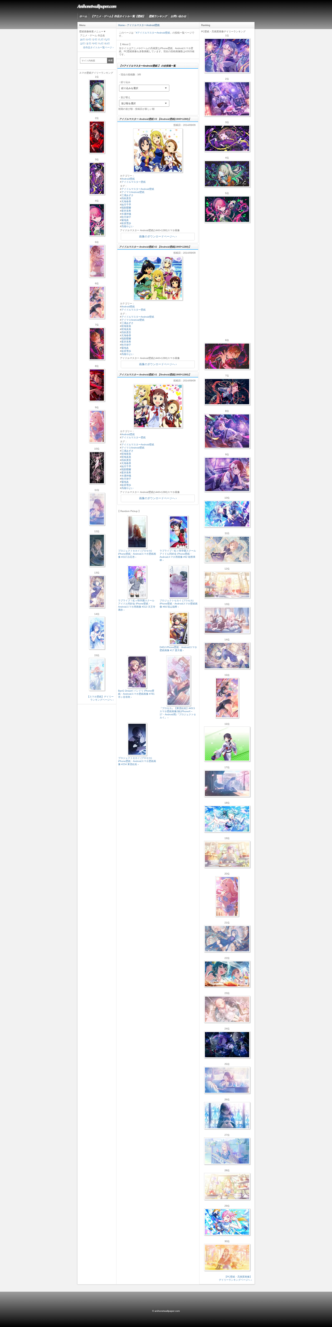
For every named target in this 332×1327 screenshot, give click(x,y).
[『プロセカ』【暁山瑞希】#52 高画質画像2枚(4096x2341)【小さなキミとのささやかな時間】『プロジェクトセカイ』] (227, 1009)
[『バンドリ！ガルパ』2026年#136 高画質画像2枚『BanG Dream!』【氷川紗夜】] (227, 98)
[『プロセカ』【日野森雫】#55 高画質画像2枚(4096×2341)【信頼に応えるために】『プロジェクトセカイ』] (227, 938)
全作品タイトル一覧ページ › (98, 47)
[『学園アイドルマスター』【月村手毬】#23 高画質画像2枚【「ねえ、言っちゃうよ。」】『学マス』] (227, 698)
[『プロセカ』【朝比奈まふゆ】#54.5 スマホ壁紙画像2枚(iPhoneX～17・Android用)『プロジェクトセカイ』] (96, 509)
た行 (101, 39)
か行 (88, 39)
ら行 (101, 43)
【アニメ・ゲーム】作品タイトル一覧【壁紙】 (118, 16)
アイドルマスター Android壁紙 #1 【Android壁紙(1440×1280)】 (155, 374)
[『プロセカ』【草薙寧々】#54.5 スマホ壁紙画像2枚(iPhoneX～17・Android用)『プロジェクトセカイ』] (96, 95)
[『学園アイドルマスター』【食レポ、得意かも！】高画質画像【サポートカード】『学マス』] (227, 974)
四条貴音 (126, 198)
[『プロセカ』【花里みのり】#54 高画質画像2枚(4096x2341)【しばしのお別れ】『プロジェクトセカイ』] (227, 549)
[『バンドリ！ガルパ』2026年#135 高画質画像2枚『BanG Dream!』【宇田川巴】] (227, 474)
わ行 (107, 43)
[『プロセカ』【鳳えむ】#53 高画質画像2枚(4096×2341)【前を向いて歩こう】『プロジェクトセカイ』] (227, 1221)
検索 (110, 60)
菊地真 (125, 220)
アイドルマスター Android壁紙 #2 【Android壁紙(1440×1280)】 (155, 246)
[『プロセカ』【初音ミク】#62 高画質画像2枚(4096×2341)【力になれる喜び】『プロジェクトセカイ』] (227, 818)
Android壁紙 (128, 178)
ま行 (88, 43)
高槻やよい (127, 226)
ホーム (83, 16)
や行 (95, 43)
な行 (107, 39)
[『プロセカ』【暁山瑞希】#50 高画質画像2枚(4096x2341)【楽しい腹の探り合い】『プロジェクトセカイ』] (227, 620)
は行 (82, 43)
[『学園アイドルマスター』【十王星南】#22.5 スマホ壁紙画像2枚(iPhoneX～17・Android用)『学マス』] (96, 426)
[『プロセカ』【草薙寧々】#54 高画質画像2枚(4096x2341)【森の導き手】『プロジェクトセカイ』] (227, 173)
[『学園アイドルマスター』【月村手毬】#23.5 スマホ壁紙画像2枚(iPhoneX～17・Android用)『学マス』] (96, 302)
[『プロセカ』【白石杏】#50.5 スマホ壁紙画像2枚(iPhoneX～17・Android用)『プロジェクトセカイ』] (96, 137)
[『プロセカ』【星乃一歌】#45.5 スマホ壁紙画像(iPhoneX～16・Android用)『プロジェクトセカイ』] (96, 633)
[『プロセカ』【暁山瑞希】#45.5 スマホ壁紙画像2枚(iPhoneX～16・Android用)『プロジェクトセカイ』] (96, 674)
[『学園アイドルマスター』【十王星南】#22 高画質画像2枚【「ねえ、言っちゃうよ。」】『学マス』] (227, 896)
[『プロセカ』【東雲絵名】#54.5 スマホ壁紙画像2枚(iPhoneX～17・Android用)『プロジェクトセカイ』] (96, 178)
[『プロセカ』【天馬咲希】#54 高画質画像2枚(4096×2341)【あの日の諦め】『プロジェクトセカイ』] (227, 1186)
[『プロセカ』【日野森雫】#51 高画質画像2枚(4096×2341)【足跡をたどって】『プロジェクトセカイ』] (227, 783)
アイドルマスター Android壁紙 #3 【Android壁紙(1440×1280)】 (155, 119)
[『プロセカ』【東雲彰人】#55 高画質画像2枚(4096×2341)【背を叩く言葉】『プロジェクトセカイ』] (227, 356)
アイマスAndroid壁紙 (132, 192)
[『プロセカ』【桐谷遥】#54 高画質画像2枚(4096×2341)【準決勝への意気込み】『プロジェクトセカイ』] (227, 655)
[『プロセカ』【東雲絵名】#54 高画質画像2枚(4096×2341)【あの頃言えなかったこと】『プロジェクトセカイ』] (227, 138)
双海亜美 (126, 326)
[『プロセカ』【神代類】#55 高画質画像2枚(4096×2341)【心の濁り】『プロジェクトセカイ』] (227, 854)
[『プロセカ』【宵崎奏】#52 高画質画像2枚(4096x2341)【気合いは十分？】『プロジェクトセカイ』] (227, 513)
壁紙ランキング (158, 16)
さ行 (95, 39)
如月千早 (126, 204)
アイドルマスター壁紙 (133, 182)
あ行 (82, 39)
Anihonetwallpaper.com (96, 6)
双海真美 (126, 329)
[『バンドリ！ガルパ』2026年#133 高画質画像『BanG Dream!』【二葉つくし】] (227, 744)
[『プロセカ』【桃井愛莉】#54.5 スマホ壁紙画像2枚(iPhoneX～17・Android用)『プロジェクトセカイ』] (96, 219)
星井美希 (126, 210)
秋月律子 (126, 217)
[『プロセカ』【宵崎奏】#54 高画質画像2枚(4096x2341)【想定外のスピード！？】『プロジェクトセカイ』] (227, 1151)
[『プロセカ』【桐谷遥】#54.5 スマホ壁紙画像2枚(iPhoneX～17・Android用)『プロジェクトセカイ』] (96, 591)
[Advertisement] (157, 798)
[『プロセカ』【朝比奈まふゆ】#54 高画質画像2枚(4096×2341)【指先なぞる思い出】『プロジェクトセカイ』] (227, 1080)
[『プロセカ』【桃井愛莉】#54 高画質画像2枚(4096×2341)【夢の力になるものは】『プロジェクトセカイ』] (227, 209)
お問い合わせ (178, 16)
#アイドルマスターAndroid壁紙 (153, 32)
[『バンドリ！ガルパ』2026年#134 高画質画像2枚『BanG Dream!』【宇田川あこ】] (227, 431)
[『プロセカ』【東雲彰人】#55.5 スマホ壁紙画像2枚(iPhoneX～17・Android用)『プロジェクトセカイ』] (96, 343)
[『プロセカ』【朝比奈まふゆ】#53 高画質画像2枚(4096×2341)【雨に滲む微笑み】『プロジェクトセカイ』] (227, 1044)
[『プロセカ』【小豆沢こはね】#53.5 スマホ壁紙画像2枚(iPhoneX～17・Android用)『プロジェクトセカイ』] (96, 385)
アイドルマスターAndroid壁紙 (137, 189)
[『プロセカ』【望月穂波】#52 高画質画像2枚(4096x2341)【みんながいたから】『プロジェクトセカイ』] (227, 1257)
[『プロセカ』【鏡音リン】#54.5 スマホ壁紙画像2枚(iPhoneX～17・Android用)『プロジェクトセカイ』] (96, 550)
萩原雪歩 (126, 223)
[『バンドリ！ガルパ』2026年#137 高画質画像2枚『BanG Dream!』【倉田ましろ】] (227, 55)
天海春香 (126, 201)
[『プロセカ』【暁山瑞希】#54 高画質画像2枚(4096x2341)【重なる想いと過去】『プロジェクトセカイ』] (227, 584)
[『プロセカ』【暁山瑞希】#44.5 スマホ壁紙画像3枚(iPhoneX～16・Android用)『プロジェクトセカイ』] (96, 467)
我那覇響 (126, 207)
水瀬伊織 (126, 213)
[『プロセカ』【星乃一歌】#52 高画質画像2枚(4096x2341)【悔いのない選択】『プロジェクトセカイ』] (227, 1115)
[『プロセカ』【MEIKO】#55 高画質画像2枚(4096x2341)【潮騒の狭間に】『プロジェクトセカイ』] (227, 391)
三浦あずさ (127, 195)
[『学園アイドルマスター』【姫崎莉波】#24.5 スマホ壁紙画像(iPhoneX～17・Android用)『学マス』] (96, 261)
